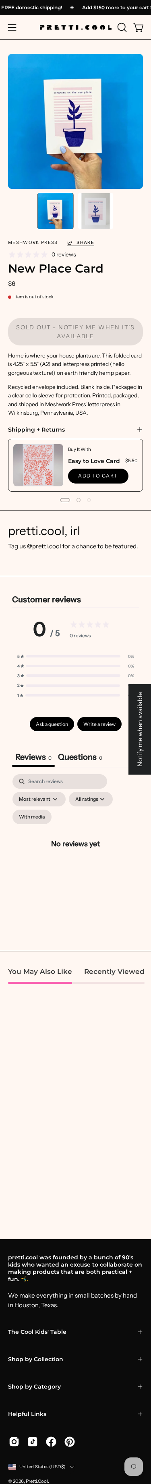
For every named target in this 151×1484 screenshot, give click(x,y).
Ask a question (52, 724)
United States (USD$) (42, 1467)
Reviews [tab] (33, 757)
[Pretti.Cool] (76, 27)
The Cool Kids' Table (37, 1331)
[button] (121, 27)
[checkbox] (32, 817)
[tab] (80, 758)
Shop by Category (34, 1386)
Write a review (99, 724)
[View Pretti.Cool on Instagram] (14, 1442)
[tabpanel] (75, 853)
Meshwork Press (33, 242)
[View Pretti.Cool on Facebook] (51, 1442)
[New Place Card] (55, 211)
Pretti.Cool (37, 1481)
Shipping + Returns (36, 429)
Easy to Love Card (94, 461)
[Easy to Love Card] (38, 465)
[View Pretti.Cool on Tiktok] (33, 1442)
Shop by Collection (35, 1359)
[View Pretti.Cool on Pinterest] (70, 1442)
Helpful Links (27, 1414)
